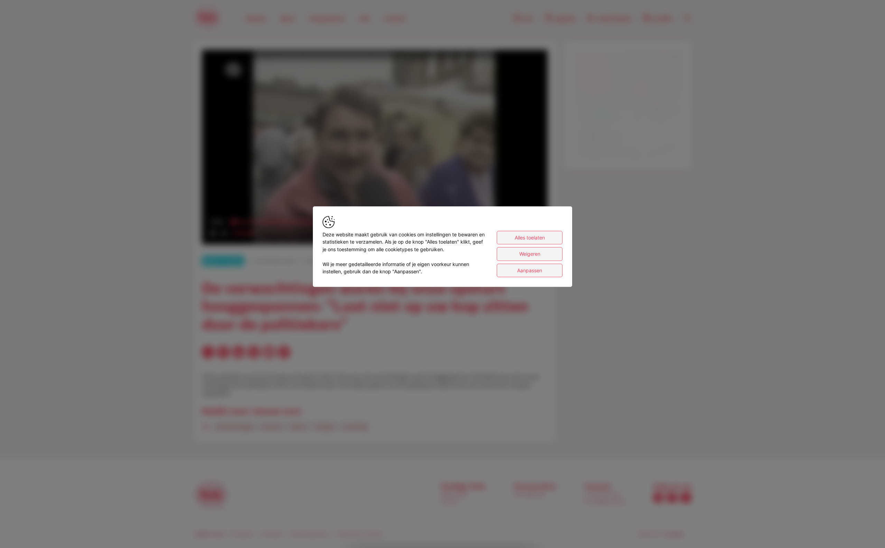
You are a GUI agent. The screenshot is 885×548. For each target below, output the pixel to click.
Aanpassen (529, 270)
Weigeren (529, 254)
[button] (376, 148)
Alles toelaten (530, 237)
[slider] (242, 233)
